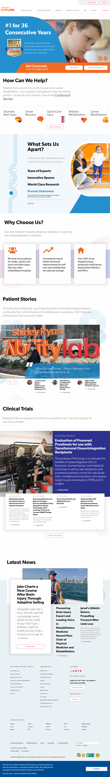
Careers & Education (72, 10)
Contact (93, 10)
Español (12, 724)
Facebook (71, 671)
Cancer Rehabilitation (98, 113)
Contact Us (75, 699)
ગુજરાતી (48, 726)
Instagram (78, 671)
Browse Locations (77, 687)
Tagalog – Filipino (86, 724)
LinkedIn (76, 671)
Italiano (12, 729)
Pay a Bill (42, 680)
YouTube (73, 671)
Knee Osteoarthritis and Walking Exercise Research (66, 501)
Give (85, 10)
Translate (85, 745)
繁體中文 (48, 724)
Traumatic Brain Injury (10, 113)
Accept (96, 769)
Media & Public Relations (46, 674)
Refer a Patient (74, 67)
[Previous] (9, 382)
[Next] (15, 382)
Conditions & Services (44, 10)
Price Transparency (45, 684)
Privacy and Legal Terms (16, 743)
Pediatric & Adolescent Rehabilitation (20, 680)
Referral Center (44, 690)
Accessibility (51, 743)
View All (12, 693)
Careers (42, 687)
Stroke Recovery (30, 113)
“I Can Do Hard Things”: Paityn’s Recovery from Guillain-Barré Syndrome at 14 (62, 370)
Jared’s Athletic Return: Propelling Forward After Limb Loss (90, 616)
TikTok (80, 671)
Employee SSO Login (46, 706)
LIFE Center (43, 697)
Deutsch (84, 729)
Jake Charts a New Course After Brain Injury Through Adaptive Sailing (30, 594)
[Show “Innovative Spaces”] (11, 178)
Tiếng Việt (84, 726)
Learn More (31, 203)
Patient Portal (92, 2)
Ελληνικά (66, 729)
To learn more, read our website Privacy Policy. (20, 773)
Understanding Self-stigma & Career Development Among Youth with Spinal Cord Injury (90, 503)
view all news (31, 646)
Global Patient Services (46, 703)
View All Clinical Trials (55, 535)
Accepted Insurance (45, 677)
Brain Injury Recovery (16, 677)
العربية (12, 726)
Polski (29, 724)
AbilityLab (8, 9)
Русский (30, 726)
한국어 (66, 724)
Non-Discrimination (63, 743)
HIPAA (42, 743)
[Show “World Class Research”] (14, 185)
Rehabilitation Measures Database (49, 700)
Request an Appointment (96, 67)
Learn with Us (43, 693)
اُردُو (65, 726)
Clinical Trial (63, 490)
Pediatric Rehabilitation (77, 113)
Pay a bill (104, 2)
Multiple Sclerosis (15, 690)
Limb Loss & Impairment (16, 687)
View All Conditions (55, 127)
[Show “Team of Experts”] (14, 170)
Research (58, 10)
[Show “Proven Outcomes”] (11, 193)
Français (48, 729)
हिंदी (29, 729)
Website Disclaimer (32, 743)
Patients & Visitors (26, 10)
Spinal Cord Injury (54, 113)
